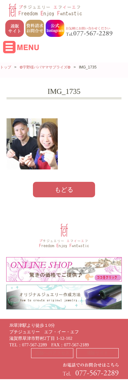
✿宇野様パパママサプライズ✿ (45, 67)
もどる (64, 189)
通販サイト (97, 353)
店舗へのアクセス (52, 353)
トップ (5, 67)
